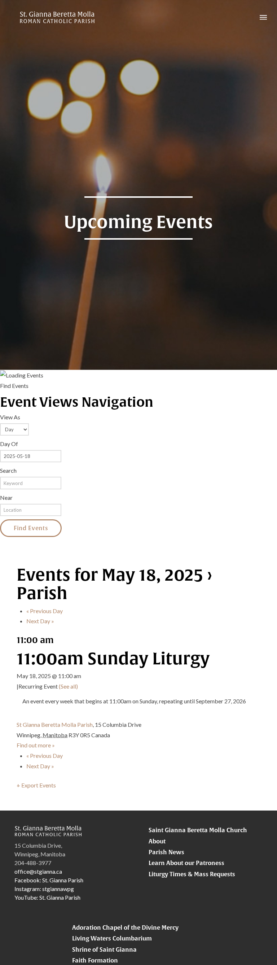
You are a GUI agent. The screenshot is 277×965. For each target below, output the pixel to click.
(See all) (68, 686)
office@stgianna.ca (38, 871)
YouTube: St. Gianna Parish (47, 897)
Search (8, 470)
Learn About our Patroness (186, 863)
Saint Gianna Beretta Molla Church (198, 830)
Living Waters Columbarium (112, 938)
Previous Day (44, 610)
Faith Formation (95, 960)
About (157, 841)
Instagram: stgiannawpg (44, 888)
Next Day (40, 620)
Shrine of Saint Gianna (104, 949)
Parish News (166, 852)
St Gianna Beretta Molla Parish (55, 724)
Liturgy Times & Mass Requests (192, 874)
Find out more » (36, 745)
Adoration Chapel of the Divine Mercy (125, 927)
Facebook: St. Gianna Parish (48, 880)
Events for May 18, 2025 (110, 574)
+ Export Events (36, 785)
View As (10, 417)
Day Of (9, 443)
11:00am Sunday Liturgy (113, 658)
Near (6, 497)
